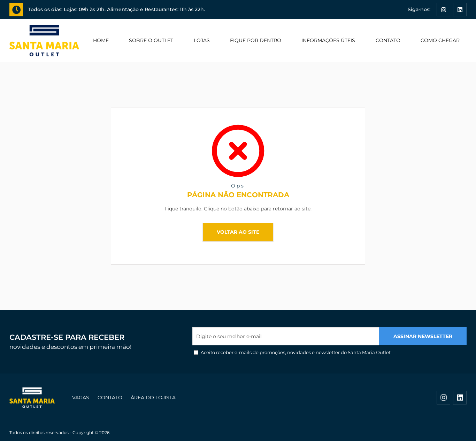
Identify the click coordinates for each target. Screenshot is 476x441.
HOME (101, 40)
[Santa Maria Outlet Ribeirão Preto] (44, 40)
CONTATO (110, 397)
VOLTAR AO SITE (238, 232)
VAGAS (80, 397)
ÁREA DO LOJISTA (153, 397)
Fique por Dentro (255, 40)
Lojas (202, 40)
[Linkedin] (460, 9)
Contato (388, 40)
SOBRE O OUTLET (151, 40)
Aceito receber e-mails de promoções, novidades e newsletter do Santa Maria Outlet (296, 352)
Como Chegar (440, 40)
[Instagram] (443, 9)
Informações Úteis (328, 40)
